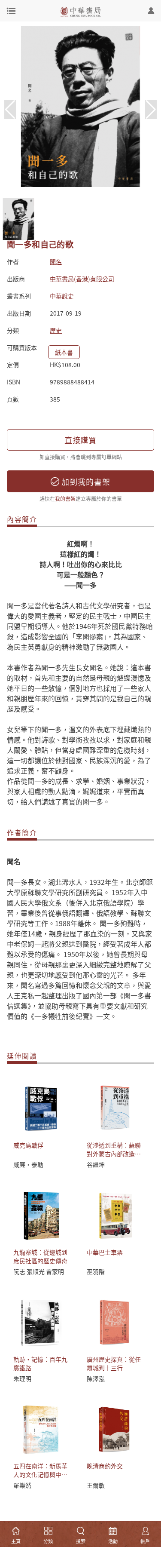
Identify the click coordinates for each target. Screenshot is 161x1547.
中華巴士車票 (105, 1252)
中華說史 (62, 296)
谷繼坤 (96, 1164)
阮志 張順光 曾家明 (38, 1271)
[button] (151, 109)
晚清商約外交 (105, 1465)
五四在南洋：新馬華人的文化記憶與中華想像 (40, 1474)
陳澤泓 (96, 1378)
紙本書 (64, 352)
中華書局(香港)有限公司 (82, 278)
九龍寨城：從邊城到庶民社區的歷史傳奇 (40, 1256)
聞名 (56, 261)
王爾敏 (96, 1485)
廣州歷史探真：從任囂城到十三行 (114, 1363)
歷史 (56, 330)
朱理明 (22, 1378)
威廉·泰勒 (28, 1164)
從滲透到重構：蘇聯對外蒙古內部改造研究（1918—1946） (114, 1153)
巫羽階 (96, 1271)
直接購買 (80, 439)
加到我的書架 (84, 481)
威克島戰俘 (28, 1145)
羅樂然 (22, 1485)
